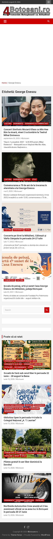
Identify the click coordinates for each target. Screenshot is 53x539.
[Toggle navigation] (5, 21)
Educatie (29, 405)
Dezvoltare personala (13, 405)
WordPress (45, 535)
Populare (8, 367)
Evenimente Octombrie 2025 (36, 123)
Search (46, 310)
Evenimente (18, 123)
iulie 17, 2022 (9, 242)
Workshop (8, 412)
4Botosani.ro (32, 532)
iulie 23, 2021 (9, 292)
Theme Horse (16, 535)
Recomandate (20, 367)
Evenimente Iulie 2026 (13, 364)
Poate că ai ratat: (13, 336)
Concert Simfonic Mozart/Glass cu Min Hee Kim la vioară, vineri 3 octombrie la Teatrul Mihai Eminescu (26, 132)
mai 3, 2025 (8, 191)
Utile (34, 179)
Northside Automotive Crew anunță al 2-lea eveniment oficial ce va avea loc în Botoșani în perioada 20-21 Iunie (26, 509)
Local (27, 179)
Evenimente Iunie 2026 (33, 364)
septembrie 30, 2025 (12, 138)
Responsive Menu (48, 2)
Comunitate (9, 280)
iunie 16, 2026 (9, 379)
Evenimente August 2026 (26, 361)
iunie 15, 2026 (9, 423)
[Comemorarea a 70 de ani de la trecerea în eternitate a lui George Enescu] (26, 167)
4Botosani (25, 138)
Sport (16, 456)
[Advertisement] (26, 52)
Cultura (7, 123)
